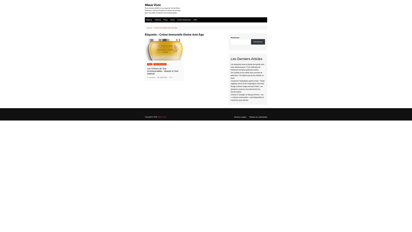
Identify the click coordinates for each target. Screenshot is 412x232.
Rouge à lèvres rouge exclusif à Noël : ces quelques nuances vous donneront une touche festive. (247, 89)
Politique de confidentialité (258, 117)
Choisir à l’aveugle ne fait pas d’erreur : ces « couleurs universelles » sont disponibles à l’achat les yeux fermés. (247, 97)
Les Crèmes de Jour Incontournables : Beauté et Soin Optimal (162, 71)
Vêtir (195, 20)
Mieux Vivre (153, 5)
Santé (172, 20)
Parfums (158, 20)
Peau (166, 20)
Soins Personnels (184, 20)
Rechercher (235, 38)
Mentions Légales (240, 117)
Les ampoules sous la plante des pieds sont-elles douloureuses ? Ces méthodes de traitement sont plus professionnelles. (247, 67)
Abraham (152, 77)
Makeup (149, 20)
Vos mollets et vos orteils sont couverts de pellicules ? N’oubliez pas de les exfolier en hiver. (247, 75)
